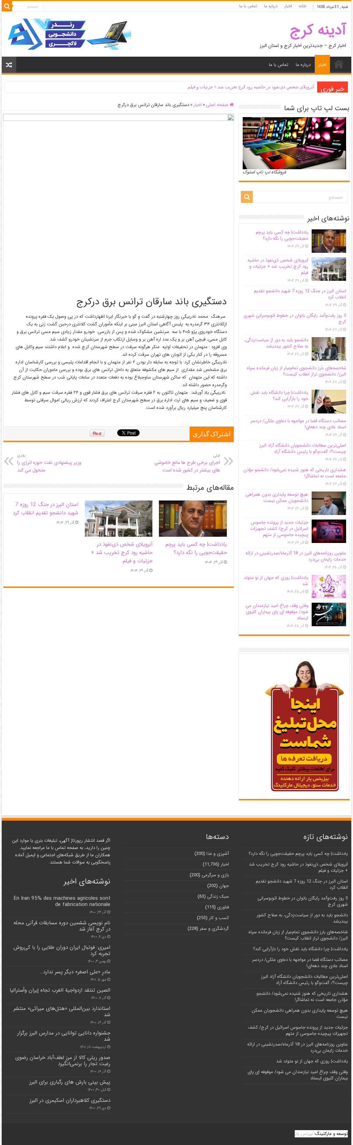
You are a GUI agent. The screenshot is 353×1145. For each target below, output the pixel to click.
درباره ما (271, 6)
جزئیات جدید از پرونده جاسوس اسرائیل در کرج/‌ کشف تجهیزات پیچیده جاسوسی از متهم (279, 528)
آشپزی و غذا (217, 853)
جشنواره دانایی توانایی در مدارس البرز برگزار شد (63, 1036)
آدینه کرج (318, 30)
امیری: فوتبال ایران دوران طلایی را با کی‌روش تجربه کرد (61, 950)
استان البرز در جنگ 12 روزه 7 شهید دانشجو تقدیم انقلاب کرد (45, 508)
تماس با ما (248, 6)
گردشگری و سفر (214, 928)
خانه (302, 6)
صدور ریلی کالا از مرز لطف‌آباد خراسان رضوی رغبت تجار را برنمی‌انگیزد (62, 1060)
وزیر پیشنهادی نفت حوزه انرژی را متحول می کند (49, 463)
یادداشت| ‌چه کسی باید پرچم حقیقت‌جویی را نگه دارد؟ (196, 548)
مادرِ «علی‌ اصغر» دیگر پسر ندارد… (75, 972)
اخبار (288, 6)
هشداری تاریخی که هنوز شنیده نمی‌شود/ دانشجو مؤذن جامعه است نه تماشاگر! (294, 473)
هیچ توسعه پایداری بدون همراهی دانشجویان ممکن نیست (276, 497)
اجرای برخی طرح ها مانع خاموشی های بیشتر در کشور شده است (187, 463)
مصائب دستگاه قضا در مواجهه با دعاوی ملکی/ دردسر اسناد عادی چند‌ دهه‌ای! (298, 424)
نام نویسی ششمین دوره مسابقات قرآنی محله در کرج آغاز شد (61, 926)
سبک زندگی (218, 896)
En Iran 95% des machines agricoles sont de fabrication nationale (61, 901)
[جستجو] (7, 6)
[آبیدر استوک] (69, 34)
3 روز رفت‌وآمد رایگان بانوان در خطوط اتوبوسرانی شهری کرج (294, 318)
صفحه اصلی (218, 104)
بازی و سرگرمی (215, 875)
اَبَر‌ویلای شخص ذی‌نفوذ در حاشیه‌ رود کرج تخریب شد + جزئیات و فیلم (251, 86)
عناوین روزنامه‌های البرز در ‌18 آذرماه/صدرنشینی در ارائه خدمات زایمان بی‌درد (295, 556)
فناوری (223, 907)
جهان (224, 885)
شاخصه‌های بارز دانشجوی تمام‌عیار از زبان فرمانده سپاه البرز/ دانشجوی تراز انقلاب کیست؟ (296, 371)
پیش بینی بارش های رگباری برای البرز (69, 1082)
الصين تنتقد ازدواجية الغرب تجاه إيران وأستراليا (60, 990)
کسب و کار (219, 918)
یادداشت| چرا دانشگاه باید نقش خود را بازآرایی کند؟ (279, 395)
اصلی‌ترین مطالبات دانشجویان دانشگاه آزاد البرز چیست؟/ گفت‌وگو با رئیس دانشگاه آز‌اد (302, 448)
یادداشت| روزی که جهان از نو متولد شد (276, 581)
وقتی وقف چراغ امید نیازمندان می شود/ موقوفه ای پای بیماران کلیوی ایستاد (276, 612)
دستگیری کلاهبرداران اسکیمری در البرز (70, 1100)
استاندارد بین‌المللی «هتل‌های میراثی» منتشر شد (61, 1011)
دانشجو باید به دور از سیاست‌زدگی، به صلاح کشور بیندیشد (276, 343)
